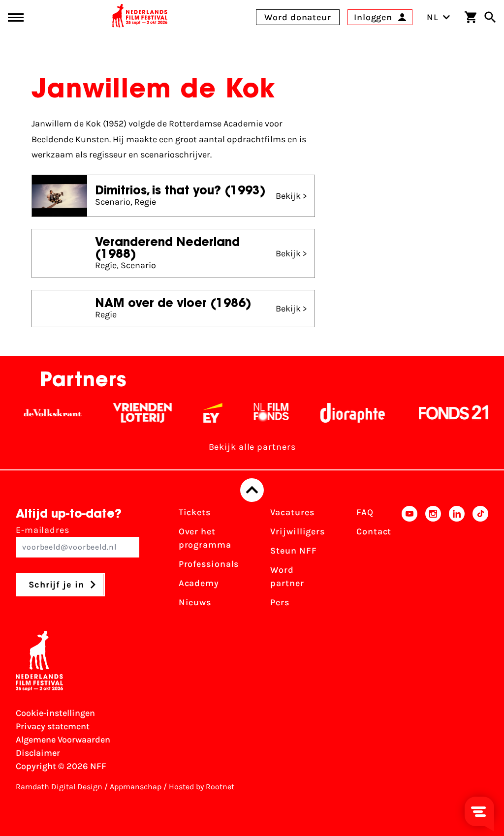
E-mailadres (42, 530)
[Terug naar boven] (252, 490)
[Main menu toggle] (16, 17)
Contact (373, 531)
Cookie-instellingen (55, 713)
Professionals (209, 563)
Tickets (195, 512)
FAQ (365, 512)
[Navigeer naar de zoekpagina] (490, 17)
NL (433, 17)
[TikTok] (480, 560)
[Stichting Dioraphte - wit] (339, 413)
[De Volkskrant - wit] (39, 413)
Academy (199, 583)
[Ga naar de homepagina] (139, 17)
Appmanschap (135, 786)
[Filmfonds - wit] (258, 413)
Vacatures (292, 512)
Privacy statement (53, 726)
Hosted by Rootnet (201, 786)
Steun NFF (293, 550)
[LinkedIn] (457, 560)
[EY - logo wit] (199, 413)
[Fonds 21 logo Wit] (440, 413)
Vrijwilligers (297, 531)
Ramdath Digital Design (59, 786)
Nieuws (195, 602)
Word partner (287, 576)
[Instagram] (433, 560)
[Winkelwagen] (470, 17)
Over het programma (205, 538)
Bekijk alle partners (252, 446)
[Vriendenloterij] (129, 413)
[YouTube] (409, 560)
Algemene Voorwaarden (63, 739)
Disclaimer (38, 752)
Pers (279, 602)
